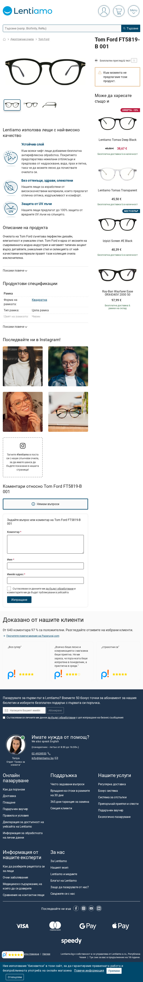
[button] (12, 105)
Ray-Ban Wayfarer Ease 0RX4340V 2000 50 (117, 293)
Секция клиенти (61, 808)
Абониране (55, 710)
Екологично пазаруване (114, 817)
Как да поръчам (14, 789)
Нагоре (46, 953)
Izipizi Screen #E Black (117, 241)
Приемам (114, 970)
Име (10, 559)
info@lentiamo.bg (43, 758)
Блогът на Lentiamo (63, 880)
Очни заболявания (15, 877)
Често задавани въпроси (67, 784)
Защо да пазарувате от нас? (69, 887)
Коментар (14, 532)
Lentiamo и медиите (63, 874)
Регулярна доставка (112, 784)
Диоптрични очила (22, 39)
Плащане (9, 802)
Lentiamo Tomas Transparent (117, 190)
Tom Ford (43, 39)
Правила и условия (16, 815)
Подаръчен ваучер (15, 809)
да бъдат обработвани (60, 588)
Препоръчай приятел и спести (118, 804)
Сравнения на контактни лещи (23, 895)
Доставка (9, 796)
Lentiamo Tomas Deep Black (117, 140)
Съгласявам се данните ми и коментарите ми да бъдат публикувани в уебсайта (41, 590)
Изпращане (19, 600)
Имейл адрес (16, 574)
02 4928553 (39, 753)
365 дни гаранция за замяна (69, 802)
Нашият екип (59, 867)
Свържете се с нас (62, 894)
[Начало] (4, 39)
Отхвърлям (15, 977)
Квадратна (39, 300)
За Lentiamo (58, 861)
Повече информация (89, 970)
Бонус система (108, 791)
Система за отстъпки (112, 797)
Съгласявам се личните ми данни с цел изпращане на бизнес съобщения (65, 717)
